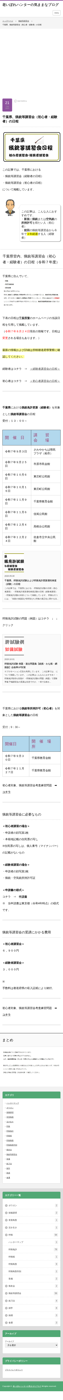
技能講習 (10, 1112)
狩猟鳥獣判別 (11, 1145)
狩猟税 (9, 1136)
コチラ (6, 792)
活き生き (10, 1122)
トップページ (7, 21)
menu (56, 13)
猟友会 (9, 1150)
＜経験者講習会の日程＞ (45, 368)
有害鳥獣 (10, 1117)
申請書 (23, 896)
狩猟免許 (10, 1131)
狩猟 (8, 1126)
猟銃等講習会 (23, 21)
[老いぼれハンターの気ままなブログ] (30, 4)
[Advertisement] (31, 62)
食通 (8, 1178)
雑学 (8, 1168)
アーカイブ (9, 1341)
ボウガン (10, 1108)
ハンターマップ (12, 1103)
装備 (8, 1159)
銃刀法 (9, 1164)
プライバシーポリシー (14, 1370)
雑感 (8, 1173)
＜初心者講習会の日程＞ (45, 381)
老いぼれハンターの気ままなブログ (27, 1386)
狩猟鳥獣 (10, 1140)
